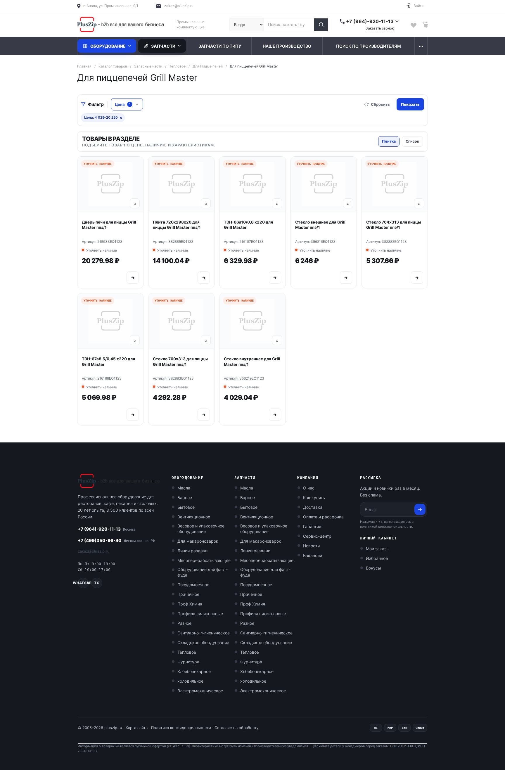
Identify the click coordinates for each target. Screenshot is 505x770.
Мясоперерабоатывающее (204, 560)
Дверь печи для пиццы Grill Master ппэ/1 (109, 225)
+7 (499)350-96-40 (116, 540)
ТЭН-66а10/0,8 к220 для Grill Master (248, 225)
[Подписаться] (420, 509)
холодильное (190, 681)
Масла (183, 487)
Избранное (377, 558)
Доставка (312, 507)
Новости (311, 545)
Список (412, 141)
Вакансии (312, 555)
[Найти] (321, 24)
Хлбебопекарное (194, 671)
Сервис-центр (317, 536)
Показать (410, 104)
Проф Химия (189, 603)
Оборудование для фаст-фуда (202, 572)
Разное (184, 623)
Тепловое (186, 652)
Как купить (314, 497)
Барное (184, 497)
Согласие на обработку (236, 727)
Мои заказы (378, 548)
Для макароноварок (197, 541)
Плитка (389, 141)
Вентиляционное (193, 516)
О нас (308, 487)
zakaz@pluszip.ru (178, 6)
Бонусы (373, 567)
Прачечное (188, 594)
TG (96, 583)
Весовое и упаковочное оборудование (200, 528)
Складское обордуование (203, 642)
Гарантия (312, 526)
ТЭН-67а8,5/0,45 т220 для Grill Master (108, 362)
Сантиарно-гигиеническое (203, 632)
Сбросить (380, 104)
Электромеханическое (200, 690)
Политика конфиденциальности (181, 727)
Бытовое (186, 507)
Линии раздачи (192, 550)
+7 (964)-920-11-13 (106, 529)
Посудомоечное (193, 584)
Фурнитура (188, 661)
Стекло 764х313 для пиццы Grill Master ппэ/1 (393, 225)
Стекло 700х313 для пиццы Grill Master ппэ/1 (180, 362)
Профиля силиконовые (200, 613)
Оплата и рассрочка (323, 516)
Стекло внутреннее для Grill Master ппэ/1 (252, 362)
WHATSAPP (83, 583)
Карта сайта (137, 727)
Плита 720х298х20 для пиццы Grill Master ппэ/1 (177, 225)
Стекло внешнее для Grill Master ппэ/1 (320, 225)
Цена (123, 104)
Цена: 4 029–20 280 (103, 117)
